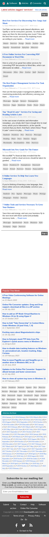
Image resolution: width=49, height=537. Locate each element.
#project (23, 101)
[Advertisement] (24, 262)
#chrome (44, 395)
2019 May (25, 463)
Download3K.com (31, 512)
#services (13, 43)
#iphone (5, 403)
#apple (19, 395)
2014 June (26, 420)
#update (31, 403)
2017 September (37, 449)
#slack (42, 105)
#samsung (13, 403)
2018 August (31, 456)
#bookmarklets (19, 143)
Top (14, 504)
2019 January (17, 461)
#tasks (29, 105)
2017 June (41, 446)
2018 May (43, 454)
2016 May (39, 437)
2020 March (34, 466)
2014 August (6, 422)
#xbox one (5, 407)
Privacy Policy (34, 516)
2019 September (7, 466)
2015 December (19, 434)
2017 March (6, 446)
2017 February (37, 444)
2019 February (31, 461)
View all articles (41, 10)
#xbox (14, 407)
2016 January (34, 434)
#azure (5, 169)
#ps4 (25, 399)
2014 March (34, 417)
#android (6, 135)
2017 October (7, 451)
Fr (45, 516)
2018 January (6, 454)
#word (5, 76)
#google (15, 101)
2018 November (32, 459)
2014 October (38, 422)
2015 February (12, 427)
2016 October (18, 441)
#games (19, 194)
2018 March (20, 454)
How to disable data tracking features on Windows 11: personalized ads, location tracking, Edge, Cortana (24, 350)
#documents (7, 72)
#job (40, 222)
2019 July (36, 463)
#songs (21, 43)
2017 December (37, 451)
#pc (3, 399)
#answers (43, 399)
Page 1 (44, 14)
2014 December (24, 424)
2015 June (18, 429)
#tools (26, 222)
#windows (15, 135)
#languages (7, 198)
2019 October (22, 466)
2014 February (20, 417)
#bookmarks (7, 143)
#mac (19, 399)
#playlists (25, 47)
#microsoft (36, 165)
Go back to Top (25, 531)
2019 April (14, 463)
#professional (17, 222)
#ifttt (28, 143)
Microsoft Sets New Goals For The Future (20, 150)
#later (13, 139)
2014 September (22, 422)
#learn (35, 194)
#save (19, 139)
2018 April (32, 454)
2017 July (10, 449)
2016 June (6, 439)
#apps (14, 105)
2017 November (21, 451)
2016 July (18, 439)
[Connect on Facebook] (16, 526)
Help (32, 504)
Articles (25, 3)
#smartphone (33, 399)
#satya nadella (38, 169)
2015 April (39, 427)
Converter (37, 3)
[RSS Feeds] (31, 526)
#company (7, 226)
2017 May (30, 446)
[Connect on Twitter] (23, 526)
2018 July (20, 456)
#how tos (29, 135)
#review (5, 391)
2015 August (42, 429)
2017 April (18, 446)
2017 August (22, 449)
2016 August (32, 439)
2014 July (38, 420)
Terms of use (18, 516)
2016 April (28, 437)
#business (33, 222)
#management (33, 101)
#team (36, 105)
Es (26, 519)
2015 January (39, 424)
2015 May (6, 429)
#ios (22, 135)
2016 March (16, 437)
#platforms (21, 105)
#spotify (6, 47)
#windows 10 (14, 165)
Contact (23, 504)
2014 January (6, 417)
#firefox (39, 403)
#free (42, 43)
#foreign (42, 194)
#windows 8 (28, 395)
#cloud (12, 169)
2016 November (33, 441)
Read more (29, 39)
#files (16, 72)
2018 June (9, 456)
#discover (34, 47)
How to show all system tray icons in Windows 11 (24, 378)
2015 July (29, 429)
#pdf (34, 72)
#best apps (7, 101)
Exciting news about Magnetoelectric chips (21, 332)
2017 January (22, 444)
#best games (11, 399)
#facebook (22, 403)
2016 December (7, 444)
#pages (34, 139)
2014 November (8, 424)
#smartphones (25, 165)
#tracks (28, 43)
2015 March (26, 427)
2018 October (18, 459)
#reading (6, 139)
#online (35, 43)
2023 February (14, 468)
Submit (6, 504)
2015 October (27, 432)
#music (5, 43)
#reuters (28, 169)
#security (22, 391)
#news (5, 165)
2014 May (14, 420)
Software (13, 3)
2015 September (12, 432)
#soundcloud (15, 47)
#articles (26, 139)
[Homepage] (4, 3)
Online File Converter (29, 508)
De (22, 519)
